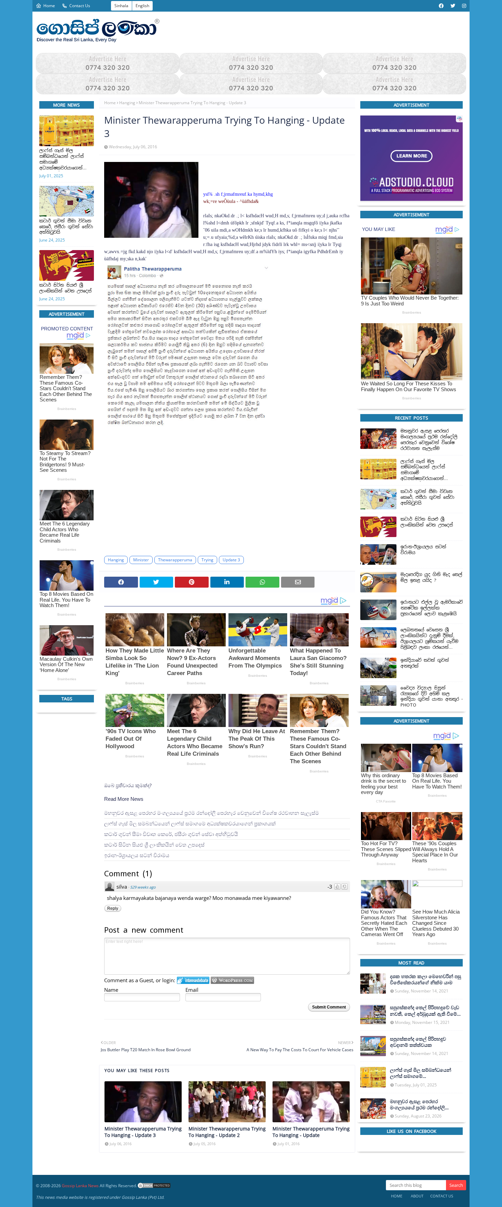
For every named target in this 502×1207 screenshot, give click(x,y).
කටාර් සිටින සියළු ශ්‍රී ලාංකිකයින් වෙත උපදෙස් (65, 288)
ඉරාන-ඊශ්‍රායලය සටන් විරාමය (136, 855)
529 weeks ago (143, 887)
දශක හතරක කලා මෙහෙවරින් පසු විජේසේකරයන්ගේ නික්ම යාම (425, 979)
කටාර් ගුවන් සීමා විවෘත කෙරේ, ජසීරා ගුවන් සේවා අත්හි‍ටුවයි (66, 226)
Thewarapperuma (175, 560)
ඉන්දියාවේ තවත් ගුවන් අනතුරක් (425, 663)
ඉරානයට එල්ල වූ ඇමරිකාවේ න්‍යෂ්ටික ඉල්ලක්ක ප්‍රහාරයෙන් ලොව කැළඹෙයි (432, 608)
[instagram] (463, 6)
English (142, 6)
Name (111, 989)
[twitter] (453, 6)
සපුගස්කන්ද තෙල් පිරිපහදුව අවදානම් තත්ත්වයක (418, 1042)
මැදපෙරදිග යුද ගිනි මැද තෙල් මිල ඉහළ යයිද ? (431, 578)
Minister (141, 560)
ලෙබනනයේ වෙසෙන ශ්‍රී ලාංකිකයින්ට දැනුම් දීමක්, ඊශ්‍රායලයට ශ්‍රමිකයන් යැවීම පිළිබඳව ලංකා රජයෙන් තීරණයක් (429, 639)
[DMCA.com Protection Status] (154, 1186)
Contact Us (79, 6)
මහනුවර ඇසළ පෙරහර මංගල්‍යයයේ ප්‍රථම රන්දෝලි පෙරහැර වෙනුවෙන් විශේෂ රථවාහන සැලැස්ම (211, 813)
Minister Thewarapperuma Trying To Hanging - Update (311, 1132)
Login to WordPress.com (232, 980)
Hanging (127, 103)
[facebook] (441, 6)
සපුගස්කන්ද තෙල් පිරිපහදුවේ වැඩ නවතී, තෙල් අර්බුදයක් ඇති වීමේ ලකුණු (424, 1011)
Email (191, 989)
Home (49, 6)
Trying (207, 560)
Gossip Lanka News (80, 1186)
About (417, 1195)
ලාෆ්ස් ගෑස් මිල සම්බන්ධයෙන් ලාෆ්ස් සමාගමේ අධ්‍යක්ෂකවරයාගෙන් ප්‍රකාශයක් (61, 159)
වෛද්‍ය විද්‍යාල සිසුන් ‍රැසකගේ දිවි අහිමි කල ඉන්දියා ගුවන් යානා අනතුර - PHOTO (432, 696)
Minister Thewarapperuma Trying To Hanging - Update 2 (227, 1132)
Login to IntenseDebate (193, 980)
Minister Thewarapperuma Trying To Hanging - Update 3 (143, 1132)
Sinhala (121, 6)
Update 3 (231, 560)
